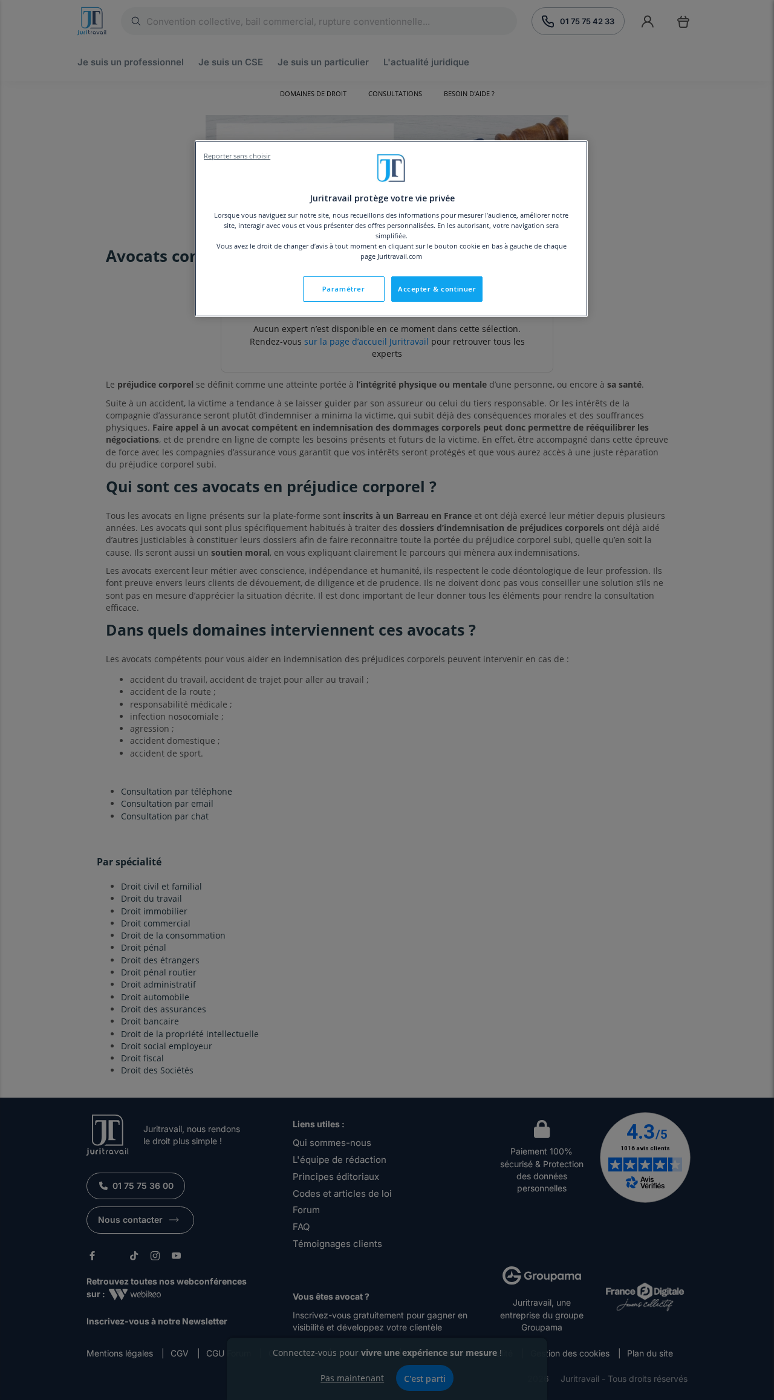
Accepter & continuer (437, 288)
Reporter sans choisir (237, 156)
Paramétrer (343, 288)
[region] (391, 228)
